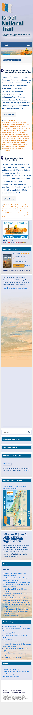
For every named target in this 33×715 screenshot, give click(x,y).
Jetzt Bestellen (18, 266)
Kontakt (6, 693)
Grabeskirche (14, 130)
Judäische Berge (13, 208)
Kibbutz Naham (23, 208)
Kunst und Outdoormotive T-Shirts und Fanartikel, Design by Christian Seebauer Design (16, 605)
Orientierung (5, 142)
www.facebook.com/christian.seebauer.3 (16, 671)
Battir (5, 204)
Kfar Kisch (20, 136)
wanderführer (13, 146)
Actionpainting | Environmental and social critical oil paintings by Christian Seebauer (15, 611)
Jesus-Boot (12, 134)
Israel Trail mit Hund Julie (12, 657)
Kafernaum (25, 134)
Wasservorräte (19, 148)
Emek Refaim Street (14, 126)
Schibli (10, 144)
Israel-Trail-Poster (10, 633)
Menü (5, 45)
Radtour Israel (15, 214)
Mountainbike (6, 213)
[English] (4, 243)
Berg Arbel (12, 120)
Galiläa (14, 128)
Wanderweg (21, 146)
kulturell (19, 138)
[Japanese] (18, 243)
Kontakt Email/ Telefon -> (11, 669)
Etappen (23, 126)
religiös (23, 142)
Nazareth (25, 140)
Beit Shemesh (12, 204)
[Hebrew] (13, 243)
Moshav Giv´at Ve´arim (17, 211)
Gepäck (19, 128)
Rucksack (5, 144)
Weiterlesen (9, 114)
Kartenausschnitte (11, 136)
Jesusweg (19, 134)
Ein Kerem (5, 126)
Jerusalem (5, 134)
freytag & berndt (6, 128)
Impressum (7, 691)
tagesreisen (5, 146)
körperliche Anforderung (9, 138)
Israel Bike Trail (23, 207)
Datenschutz (18, 691)
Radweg (22, 214)
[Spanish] (23, 243)
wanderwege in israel (8, 148)
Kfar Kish (26, 136)
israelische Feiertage (8, 132)
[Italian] (16, 243)
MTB (26, 213)
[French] (6, 243)
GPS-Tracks (8, 639)
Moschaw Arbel (17, 140)
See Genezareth (17, 144)
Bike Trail (19, 204)
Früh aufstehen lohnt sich (12, 642)
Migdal (11, 140)
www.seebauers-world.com (11, 676)
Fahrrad (9, 207)
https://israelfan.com (11, 615)
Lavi (23, 138)
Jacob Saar (18, 132)
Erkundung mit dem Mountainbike (13, 159)
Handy (20, 130)
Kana (3, 136)
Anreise (6, 120)
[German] (9, 243)
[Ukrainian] (25, 243)
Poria (11, 142)
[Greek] (11, 243)
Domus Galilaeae (16, 124)
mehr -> (27, 265)
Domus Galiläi (25, 124)
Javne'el (24, 132)
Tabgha (25, 144)
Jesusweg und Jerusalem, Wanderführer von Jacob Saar (18, 72)
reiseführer (17, 142)
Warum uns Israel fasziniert (13, 626)
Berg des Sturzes (17, 122)
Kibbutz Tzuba (6, 211)
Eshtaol (4, 207)
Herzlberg (15, 207)
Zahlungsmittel (6, 150)
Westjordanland (10, 217)
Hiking (25, 130)
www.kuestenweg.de (9, 674)
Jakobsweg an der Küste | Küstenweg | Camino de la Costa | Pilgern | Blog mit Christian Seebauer (16, 585)
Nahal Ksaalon (6, 214)
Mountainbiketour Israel (17, 213)
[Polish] (20, 243)
